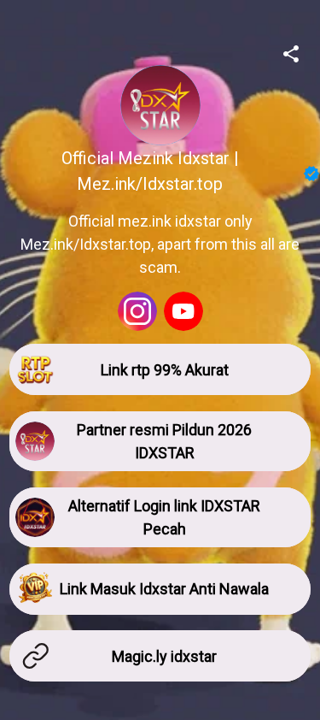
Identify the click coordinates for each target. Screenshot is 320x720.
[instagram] (137, 311)
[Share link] (291, 51)
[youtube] (183, 311)
